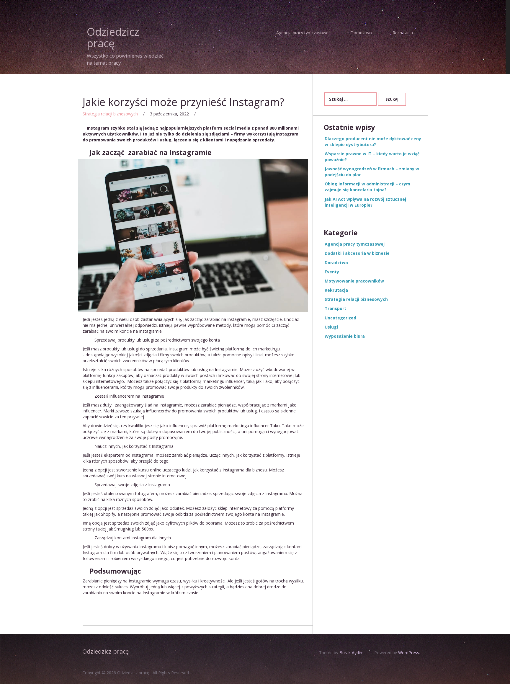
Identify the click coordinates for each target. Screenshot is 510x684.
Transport (335, 308)
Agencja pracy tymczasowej (303, 32)
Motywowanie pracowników (354, 281)
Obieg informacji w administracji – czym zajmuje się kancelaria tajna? (367, 186)
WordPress (408, 652)
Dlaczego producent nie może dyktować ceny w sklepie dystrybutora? (373, 141)
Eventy (332, 272)
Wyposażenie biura (345, 336)
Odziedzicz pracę (113, 38)
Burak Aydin (350, 652)
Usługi (331, 327)
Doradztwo (361, 32)
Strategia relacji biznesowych (110, 114)
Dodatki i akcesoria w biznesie (357, 253)
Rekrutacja (403, 32)
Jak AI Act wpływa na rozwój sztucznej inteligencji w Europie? (365, 202)
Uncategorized (340, 318)
